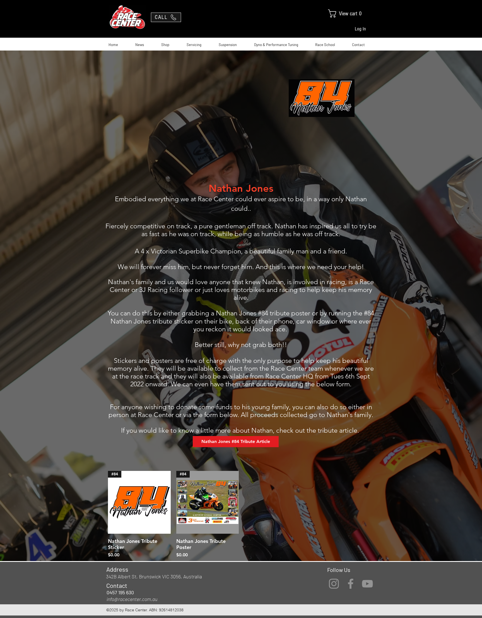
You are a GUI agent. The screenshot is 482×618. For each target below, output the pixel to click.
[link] (350, 13)
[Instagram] (334, 583)
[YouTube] (367, 583)
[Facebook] (350, 583)
